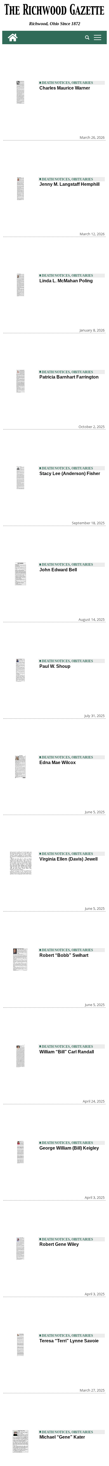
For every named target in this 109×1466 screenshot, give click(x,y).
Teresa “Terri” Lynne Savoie (69, 1340)
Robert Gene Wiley (59, 1244)
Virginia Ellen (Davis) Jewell (68, 859)
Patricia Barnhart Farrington (69, 377)
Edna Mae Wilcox (57, 762)
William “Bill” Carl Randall (66, 1051)
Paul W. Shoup (54, 666)
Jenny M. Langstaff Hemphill (69, 184)
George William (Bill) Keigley (69, 1148)
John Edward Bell (58, 569)
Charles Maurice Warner (64, 88)
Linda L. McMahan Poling (66, 280)
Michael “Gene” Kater (62, 1437)
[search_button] (87, 37)
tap (96, 37)
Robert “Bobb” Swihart (63, 955)
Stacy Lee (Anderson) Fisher (69, 473)
